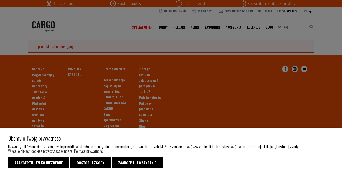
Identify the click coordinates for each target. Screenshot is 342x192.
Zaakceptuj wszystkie (137, 163)
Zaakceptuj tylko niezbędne (39, 163)
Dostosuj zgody (90, 163)
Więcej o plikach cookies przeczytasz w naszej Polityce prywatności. (56, 151)
